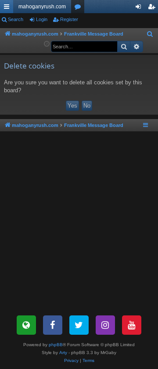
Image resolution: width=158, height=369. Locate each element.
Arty (63, 352)
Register (69, 19)
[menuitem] (150, 34)
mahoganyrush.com (42, 7)
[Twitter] (79, 325)
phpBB (56, 344)
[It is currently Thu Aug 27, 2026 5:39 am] (47, 44)
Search (15, 19)
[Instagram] (105, 325)
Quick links (8, 8)
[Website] (26, 325)
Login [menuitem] (140, 8)
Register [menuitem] (153, 8)
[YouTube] (131, 325)
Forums (79, 8)
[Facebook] (52, 325)
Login (41, 19)
